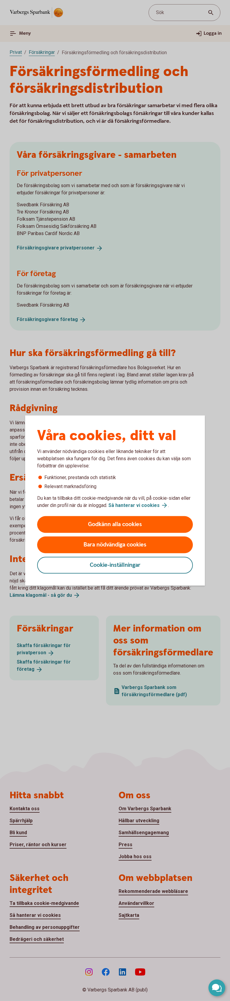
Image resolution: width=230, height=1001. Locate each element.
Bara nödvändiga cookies (115, 545)
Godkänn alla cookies (115, 524)
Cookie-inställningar (115, 565)
